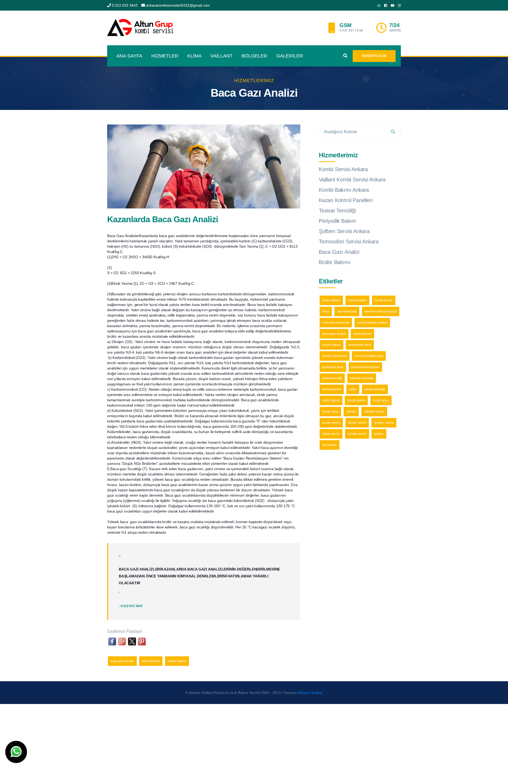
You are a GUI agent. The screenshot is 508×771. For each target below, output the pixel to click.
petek (353, 389)
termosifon (329, 445)
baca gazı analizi (122, 661)
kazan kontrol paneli (365, 367)
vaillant (351, 411)
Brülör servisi (357, 423)
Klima (194, 56)
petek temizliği (332, 378)
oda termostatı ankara (372, 322)
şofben (379, 434)
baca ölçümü (151, 661)
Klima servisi (331, 434)
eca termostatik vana (369, 356)
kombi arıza (330, 411)
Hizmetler (164, 56)
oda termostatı (347, 311)
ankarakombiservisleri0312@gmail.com (178, 5)
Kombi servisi (357, 434)
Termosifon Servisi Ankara (349, 241)
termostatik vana (359, 345)
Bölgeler (254, 56)
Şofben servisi (384, 423)
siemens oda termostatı (381, 311)
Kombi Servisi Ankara (343, 169)
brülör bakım (331, 400)
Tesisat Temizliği (337, 210)
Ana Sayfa (129, 56)
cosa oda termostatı (335, 322)
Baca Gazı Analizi (339, 252)
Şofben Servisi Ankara (344, 231)
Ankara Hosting (310, 692)
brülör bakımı (331, 300)
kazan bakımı (177, 661)
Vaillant (221, 56)
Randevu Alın (374, 56)
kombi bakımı (357, 300)
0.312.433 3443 (125, 5)
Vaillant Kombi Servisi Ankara (352, 179)
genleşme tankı (332, 367)
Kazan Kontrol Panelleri (345, 200)
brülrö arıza (381, 400)
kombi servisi (384, 300)
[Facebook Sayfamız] (385, 5)
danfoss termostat (334, 356)
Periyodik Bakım (337, 221)
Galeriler (289, 56)
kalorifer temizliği (361, 378)
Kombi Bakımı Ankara (344, 190)
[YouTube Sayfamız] (392, 5)
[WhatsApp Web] (379, 5)
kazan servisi (331, 423)
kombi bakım (356, 400)
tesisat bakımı (331, 389)
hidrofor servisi (374, 411)
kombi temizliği (375, 389)
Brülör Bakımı (334, 262)
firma (325, 311)
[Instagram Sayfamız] (399, 5)
